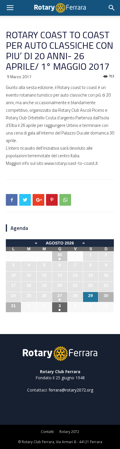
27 (59, 295)
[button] (112, 8)
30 (59, 254)
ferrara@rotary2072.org (71, 390)
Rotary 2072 (69, 431)
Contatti (47, 431)
